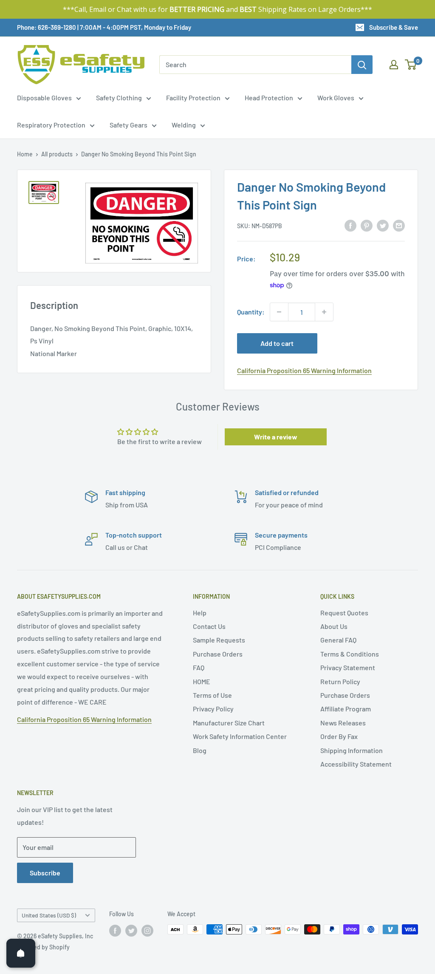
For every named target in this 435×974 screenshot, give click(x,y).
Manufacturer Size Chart (229, 723)
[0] (411, 64)
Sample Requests (219, 640)
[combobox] (255, 64)
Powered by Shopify (43, 947)
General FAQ (338, 640)
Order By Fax (339, 736)
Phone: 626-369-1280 (46, 27)
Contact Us (209, 626)
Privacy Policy (213, 709)
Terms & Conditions (349, 654)
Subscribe (45, 873)
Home (25, 154)
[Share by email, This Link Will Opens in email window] (399, 225)
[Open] (20, 953)
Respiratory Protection (51, 125)
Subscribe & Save (393, 27)
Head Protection (269, 97)
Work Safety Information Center (240, 736)
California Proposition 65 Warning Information (304, 370)
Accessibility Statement (356, 764)
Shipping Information (351, 750)
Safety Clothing (119, 97)
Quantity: (251, 312)
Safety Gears (128, 125)
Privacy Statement (347, 667)
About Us (333, 626)
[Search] (362, 64)
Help (199, 613)
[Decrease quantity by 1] (279, 312)
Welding (184, 125)
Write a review (275, 437)
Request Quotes (344, 613)
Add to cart (277, 343)
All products (57, 154)
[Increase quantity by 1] (324, 312)
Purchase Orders (218, 654)
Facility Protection (193, 97)
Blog (199, 750)
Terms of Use (212, 695)
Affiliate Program (345, 709)
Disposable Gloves (44, 97)
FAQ (198, 667)
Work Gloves (335, 97)
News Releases (343, 723)
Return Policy (340, 681)
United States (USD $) (49, 915)
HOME (201, 681)
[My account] (394, 64)
